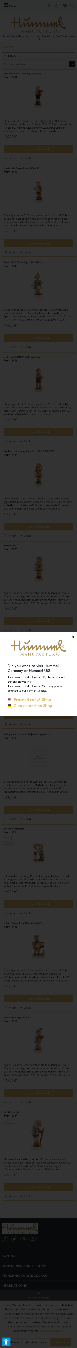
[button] (6, 1342)
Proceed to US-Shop (31, 699)
